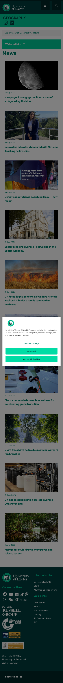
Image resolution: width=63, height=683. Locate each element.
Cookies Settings (31, 343)
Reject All (31, 351)
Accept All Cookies (31, 359)
